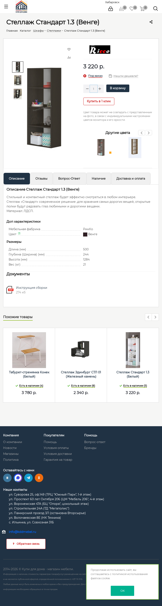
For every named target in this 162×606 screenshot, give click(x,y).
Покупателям (54, 435)
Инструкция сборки (31, 288)
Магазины (11, 454)
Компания (11, 435)
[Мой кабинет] (110, 9)
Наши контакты (15, 490)
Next (148, 134)
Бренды (90, 448)
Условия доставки (58, 454)
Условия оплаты (56, 448)
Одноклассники (39, 478)
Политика (11, 460)
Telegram (28, 478)
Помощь (50, 442)
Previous (141, 134)
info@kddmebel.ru (22, 532)
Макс (18, 478)
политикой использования (130, 574)
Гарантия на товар (58, 460)
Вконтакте (7, 478)
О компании (12, 442)
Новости (10, 448)
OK (122, 590)
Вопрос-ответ (94, 442)
